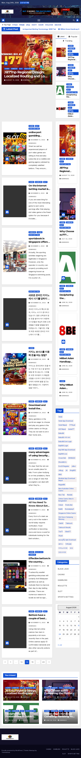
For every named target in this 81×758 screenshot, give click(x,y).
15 (32, 662)
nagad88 (62, 484)
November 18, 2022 (38, 459)
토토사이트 (58, 25)
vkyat (61, 536)
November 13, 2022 (38, 622)
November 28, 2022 (38, 359)
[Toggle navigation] (38, 20)
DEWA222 (71, 458)
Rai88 (61, 509)
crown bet (62, 458)
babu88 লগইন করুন (64, 437)
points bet (68, 505)
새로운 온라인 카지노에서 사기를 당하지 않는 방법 (39, 298)
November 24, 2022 (38, 412)
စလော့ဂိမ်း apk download (67, 540)
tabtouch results (65, 527)
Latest (62, 36)
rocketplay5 (69, 509)
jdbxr (74, 466)
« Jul (60, 645)
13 (21, 662)
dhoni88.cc (63, 462)
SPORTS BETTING (29, 68)
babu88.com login (65, 441)
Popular (73, 37)
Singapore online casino (67, 513)
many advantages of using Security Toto (39, 455)
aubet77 (71, 429)
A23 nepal (62, 429)
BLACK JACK (39, 552)
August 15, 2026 (67, 175)
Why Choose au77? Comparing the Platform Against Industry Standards (25, 76)
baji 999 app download (67, 450)
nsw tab (62, 495)
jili (66, 470)
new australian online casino (66, 490)
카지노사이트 (49, 25)
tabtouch (69, 523)
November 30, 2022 (38, 302)
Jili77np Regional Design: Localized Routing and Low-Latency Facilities (20, 693)
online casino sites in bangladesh (66, 500)
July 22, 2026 (11, 80)
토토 (71, 548)
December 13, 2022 (38, 140)
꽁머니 (61, 544)
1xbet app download (66, 421)
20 (43, 662)
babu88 (40, 25)
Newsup (32, 750)
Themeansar (6, 752)
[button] (74, 20)
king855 (73, 470)
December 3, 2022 (38, 246)
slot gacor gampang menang (66, 518)
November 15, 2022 (38, 566)
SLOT (20, 68)
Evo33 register (64, 466)
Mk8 (60, 474)
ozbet (61, 505)
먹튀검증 (21, 25)
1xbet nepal (63, 425)
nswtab (69, 495)
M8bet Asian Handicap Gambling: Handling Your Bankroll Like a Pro (59, 716)
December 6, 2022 (38, 193)
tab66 (61, 523)
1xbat (60, 417)
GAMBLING (14, 68)
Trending (68, 41)
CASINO (7, 68)
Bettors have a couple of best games (37, 618)
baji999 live (63, 454)
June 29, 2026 (66, 302)
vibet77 (34, 25)
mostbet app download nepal (67, 479)
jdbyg (28, 25)
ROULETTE (62, 586)
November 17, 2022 (38, 510)
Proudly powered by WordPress (12, 750)
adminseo (24, 80)
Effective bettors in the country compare (39, 562)
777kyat (14, 25)
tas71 (61, 531)
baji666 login (63, 445)
